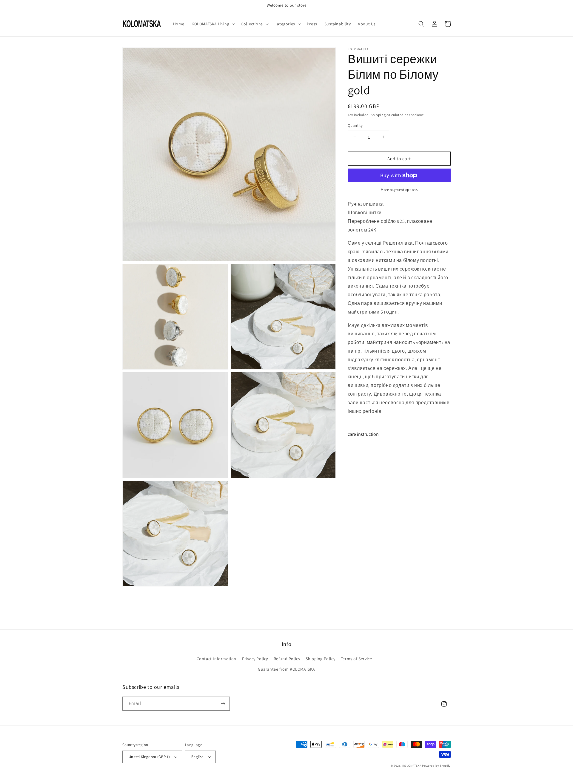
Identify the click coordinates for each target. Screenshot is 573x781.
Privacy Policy (255, 658)
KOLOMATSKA (411, 766)
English (197, 756)
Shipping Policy (320, 658)
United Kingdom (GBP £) (149, 756)
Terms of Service (356, 658)
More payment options (399, 189)
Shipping (378, 114)
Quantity (355, 125)
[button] (212, 24)
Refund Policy (287, 658)
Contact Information (216, 658)
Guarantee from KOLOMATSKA (286, 669)
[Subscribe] (222, 704)
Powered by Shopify (436, 766)
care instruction (363, 434)
